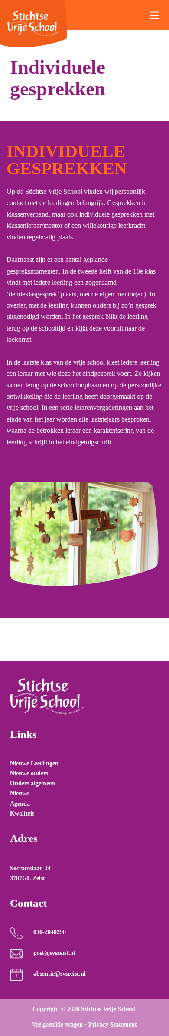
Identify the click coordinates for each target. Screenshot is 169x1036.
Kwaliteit (22, 813)
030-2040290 (49, 932)
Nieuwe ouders (29, 773)
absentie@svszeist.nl (59, 973)
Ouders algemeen (32, 783)
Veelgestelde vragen (57, 1024)
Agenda (20, 803)
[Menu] (154, 15)
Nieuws (19, 793)
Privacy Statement (112, 1024)
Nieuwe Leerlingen (34, 763)
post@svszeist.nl (54, 953)
